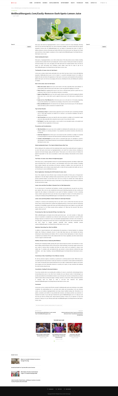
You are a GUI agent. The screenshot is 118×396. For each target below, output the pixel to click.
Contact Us (94, 2)
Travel (87, 2)
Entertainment (65, 2)
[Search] (106, 3)
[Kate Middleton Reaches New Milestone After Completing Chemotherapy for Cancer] (59, 328)
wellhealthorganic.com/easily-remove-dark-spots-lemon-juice (49, 305)
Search (88, 44)
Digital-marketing (54, 2)
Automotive (37, 2)
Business (45, 2)
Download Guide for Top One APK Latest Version (23, 367)
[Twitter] (102, 3)
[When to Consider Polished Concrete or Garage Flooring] (15, 361)
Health (73, 2)
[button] (38, 332)
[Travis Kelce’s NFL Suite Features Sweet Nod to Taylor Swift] (75, 328)
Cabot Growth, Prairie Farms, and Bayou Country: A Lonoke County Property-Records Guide (25, 380)
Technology (80, 2)
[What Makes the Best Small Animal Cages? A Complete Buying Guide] (15, 373)
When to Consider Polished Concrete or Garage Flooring (30, 359)
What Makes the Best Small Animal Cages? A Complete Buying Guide (29, 372)
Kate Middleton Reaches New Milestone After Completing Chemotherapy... (59, 336)
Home (31, 2)
